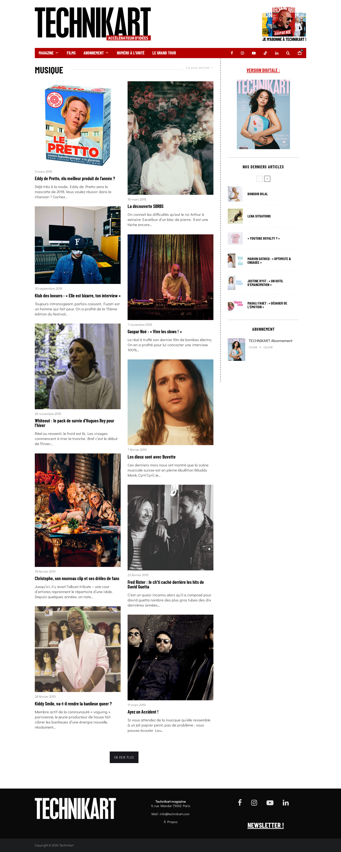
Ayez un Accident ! (143, 711)
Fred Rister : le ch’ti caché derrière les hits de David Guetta (166, 584)
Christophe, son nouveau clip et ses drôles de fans (77, 578)
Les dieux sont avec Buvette (152, 456)
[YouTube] (254, 53)
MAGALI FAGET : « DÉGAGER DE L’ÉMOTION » (267, 305)
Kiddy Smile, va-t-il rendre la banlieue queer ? (73, 703)
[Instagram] (242, 53)
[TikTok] (265, 53)
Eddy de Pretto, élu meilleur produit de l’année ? (75, 178)
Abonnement (94, 52)
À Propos (170, 821)
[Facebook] (232, 53)
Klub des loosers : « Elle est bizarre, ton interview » (78, 295)
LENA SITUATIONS (259, 216)
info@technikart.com (175, 813)
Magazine (46, 52)
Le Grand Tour (164, 52)
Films (71, 52)
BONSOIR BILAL (258, 194)
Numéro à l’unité (131, 52)
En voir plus (124, 757)
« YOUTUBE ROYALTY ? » (264, 238)
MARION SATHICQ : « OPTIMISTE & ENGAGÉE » (269, 260)
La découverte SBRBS (146, 206)
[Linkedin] (276, 53)
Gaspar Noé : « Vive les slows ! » (155, 331)
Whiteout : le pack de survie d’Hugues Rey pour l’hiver (74, 423)
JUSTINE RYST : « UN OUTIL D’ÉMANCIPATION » (265, 282)
